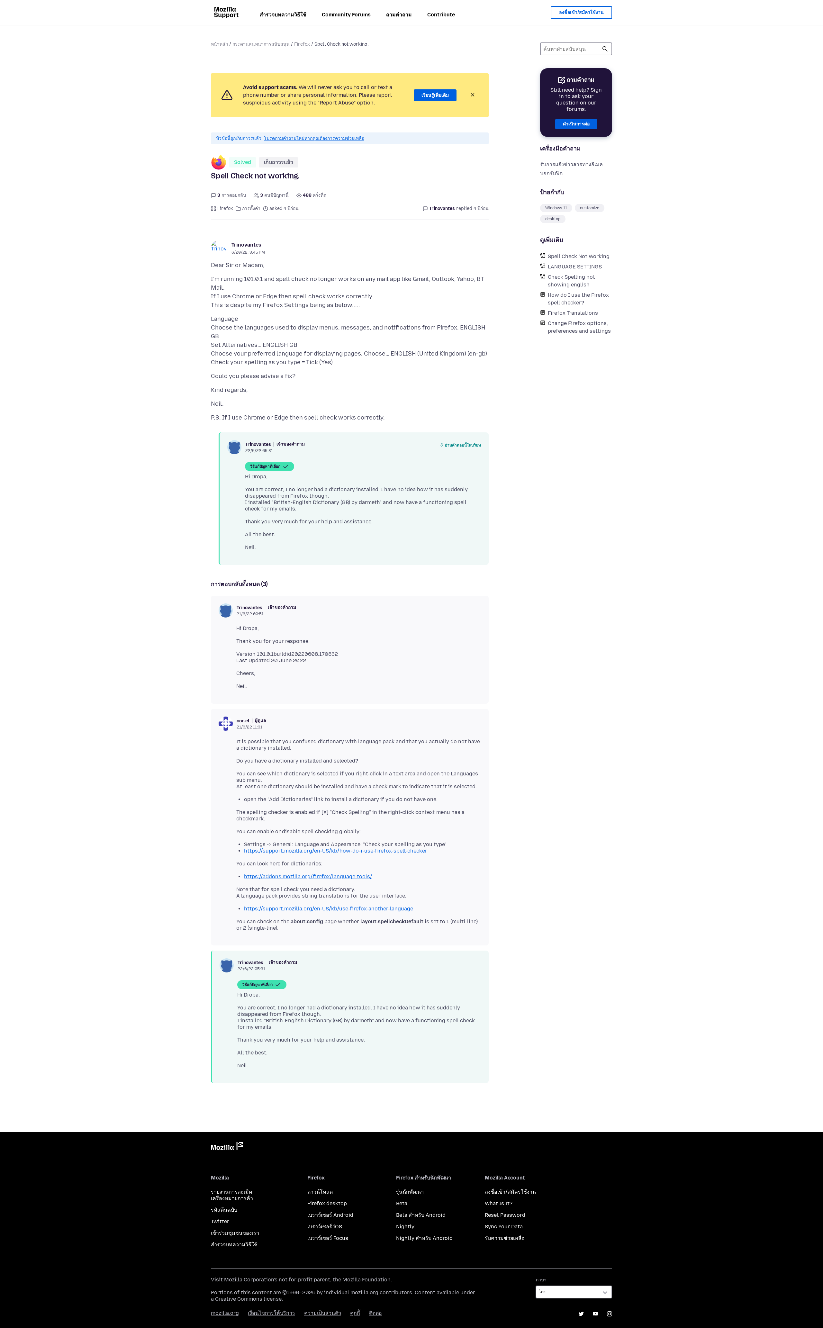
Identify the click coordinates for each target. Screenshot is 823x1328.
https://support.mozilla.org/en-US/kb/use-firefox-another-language (328, 909)
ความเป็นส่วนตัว (322, 1313)
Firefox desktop (327, 1203)
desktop (552, 219)
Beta (401, 1203)
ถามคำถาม (399, 15)
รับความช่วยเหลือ (505, 1238)
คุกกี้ (355, 1313)
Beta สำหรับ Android (421, 1215)
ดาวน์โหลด (320, 1192)
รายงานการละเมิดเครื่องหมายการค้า (232, 1195)
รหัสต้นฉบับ (224, 1210)
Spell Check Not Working (579, 256)
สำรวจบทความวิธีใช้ (283, 15)
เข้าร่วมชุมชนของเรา (235, 1233)
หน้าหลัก (219, 44)
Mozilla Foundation (366, 1280)
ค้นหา (605, 49)
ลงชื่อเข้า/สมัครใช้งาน (581, 12)
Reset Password (505, 1215)
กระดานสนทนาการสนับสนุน (261, 44)
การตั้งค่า (251, 208)
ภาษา (541, 1280)
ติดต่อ (375, 1313)
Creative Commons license (248, 1299)
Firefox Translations (573, 313)
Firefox (302, 44)
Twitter (220, 1221)
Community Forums (346, 15)
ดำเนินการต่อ (576, 124)
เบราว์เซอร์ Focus (327, 1238)
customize (589, 208)
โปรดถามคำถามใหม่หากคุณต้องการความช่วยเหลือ (314, 138)
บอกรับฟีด (551, 173)
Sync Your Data (504, 1227)
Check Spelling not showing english (571, 281)
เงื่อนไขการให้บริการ (271, 1313)
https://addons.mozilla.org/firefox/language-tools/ (308, 876)
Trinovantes (246, 245)
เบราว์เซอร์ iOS (324, 1227)
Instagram (609, 1313)
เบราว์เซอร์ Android (330, 1215)
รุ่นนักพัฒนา (410, 1192)
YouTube (595, 1313)
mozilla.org (225, 1313)
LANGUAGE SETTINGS (575, 267)
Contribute (441, 15)
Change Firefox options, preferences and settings (579, 327)
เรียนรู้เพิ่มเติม (435, 95)
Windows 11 (556, 208)
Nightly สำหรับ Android (424, 1238)
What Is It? (498, 1203)
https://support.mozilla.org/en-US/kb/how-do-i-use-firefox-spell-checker (335, 851)
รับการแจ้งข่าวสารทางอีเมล (571, 164)
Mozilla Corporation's (250, 1280)
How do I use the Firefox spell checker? (578, 299)
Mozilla (227, 1147)
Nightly (405, 1227)
